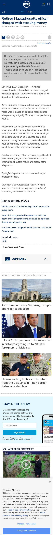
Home (30, 11)
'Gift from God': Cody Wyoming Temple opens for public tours (26, 307)
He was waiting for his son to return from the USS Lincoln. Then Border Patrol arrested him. (24, 382)
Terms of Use (13, 440)
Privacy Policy (25, 510)
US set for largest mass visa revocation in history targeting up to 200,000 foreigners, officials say (26, 344)
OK (50, 482)
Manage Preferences (26, 524)
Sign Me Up (19, 432)
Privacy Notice (25, 440)
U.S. (4, 240)
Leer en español (44, 43)
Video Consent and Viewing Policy (24, 514)
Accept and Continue (26, 530)
